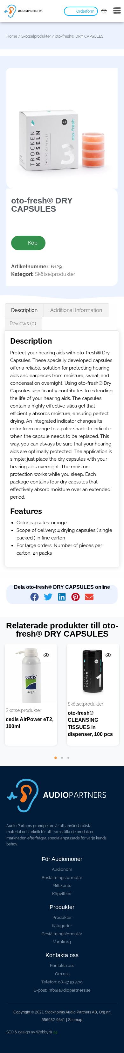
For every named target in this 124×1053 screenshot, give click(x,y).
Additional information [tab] (76, 310)
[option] (31, 694)
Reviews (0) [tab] (23, 324)
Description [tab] (24, 310)
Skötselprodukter (36, 36)
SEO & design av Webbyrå (31, 1032)
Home (11, 36)
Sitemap (75, 1020)
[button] (35, 597)
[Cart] (104, 11)
